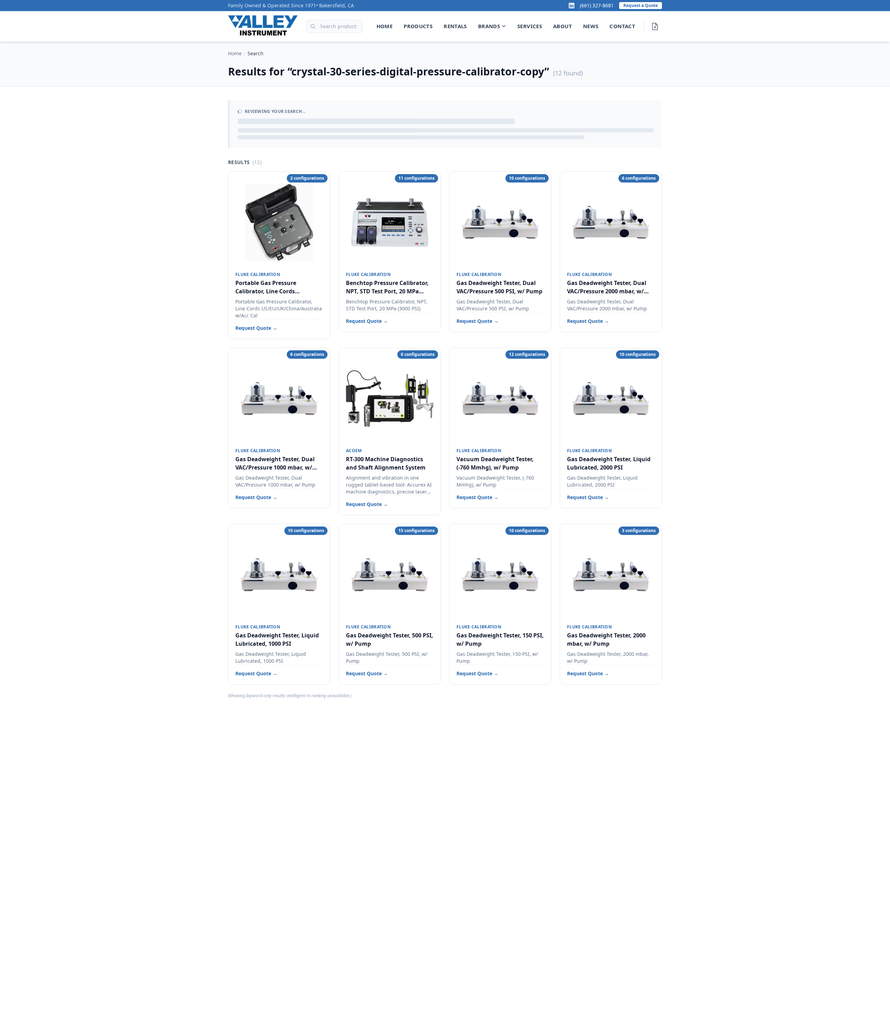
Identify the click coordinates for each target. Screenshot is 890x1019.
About (562, 26)
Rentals (455, 26)
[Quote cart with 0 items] (655, 26)
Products (418, 26)
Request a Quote (640, 5)
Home (385, 26)
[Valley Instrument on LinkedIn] (571, 5)
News (591, 26)
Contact (622, 26)
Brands (489, 26)
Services (529, 26)
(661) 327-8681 (597, 5)
